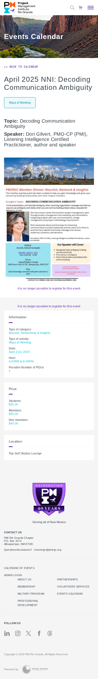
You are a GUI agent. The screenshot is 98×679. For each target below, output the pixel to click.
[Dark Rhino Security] (35, 669)
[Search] (72, 7)
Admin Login (13, 575)
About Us (24, 579)
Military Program (31, 593)
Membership (26, 586)
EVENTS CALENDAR (70, 593)
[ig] (18, 633)
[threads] (50, 633)
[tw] (28, 633)
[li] (7, 633)
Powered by (11, 669)
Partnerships (67, 579)
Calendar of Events (19, 568)
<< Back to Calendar (21, 66)
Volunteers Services (73, 586)
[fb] (39, 633)
